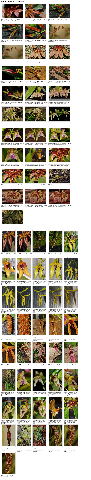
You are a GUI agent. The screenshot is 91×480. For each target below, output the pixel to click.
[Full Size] (12, 18)
